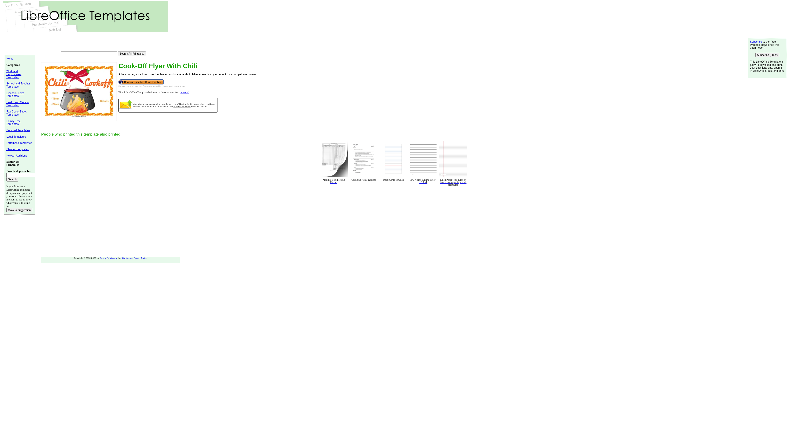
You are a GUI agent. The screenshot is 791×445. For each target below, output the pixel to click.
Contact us (127, 258)
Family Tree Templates (13, 122)
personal (184, 92)
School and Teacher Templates (18, 85)
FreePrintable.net (182, 106)
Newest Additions (16, 155)
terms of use (179, 86)
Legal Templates (16, 136)
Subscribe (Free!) (767, 54)
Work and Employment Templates (13, 74)
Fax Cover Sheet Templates (16, 113)
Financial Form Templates (15, 94)
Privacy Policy (140, 258)
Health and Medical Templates (17, 104)
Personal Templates (18, 130)
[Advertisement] (79, 42)
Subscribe (137, 104)
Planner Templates (17, 149)
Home (9, 58)
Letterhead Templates (19, 142)
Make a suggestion (19, 210)
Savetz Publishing (108, 258)
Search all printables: (19, 171)
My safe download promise (130, 86)
